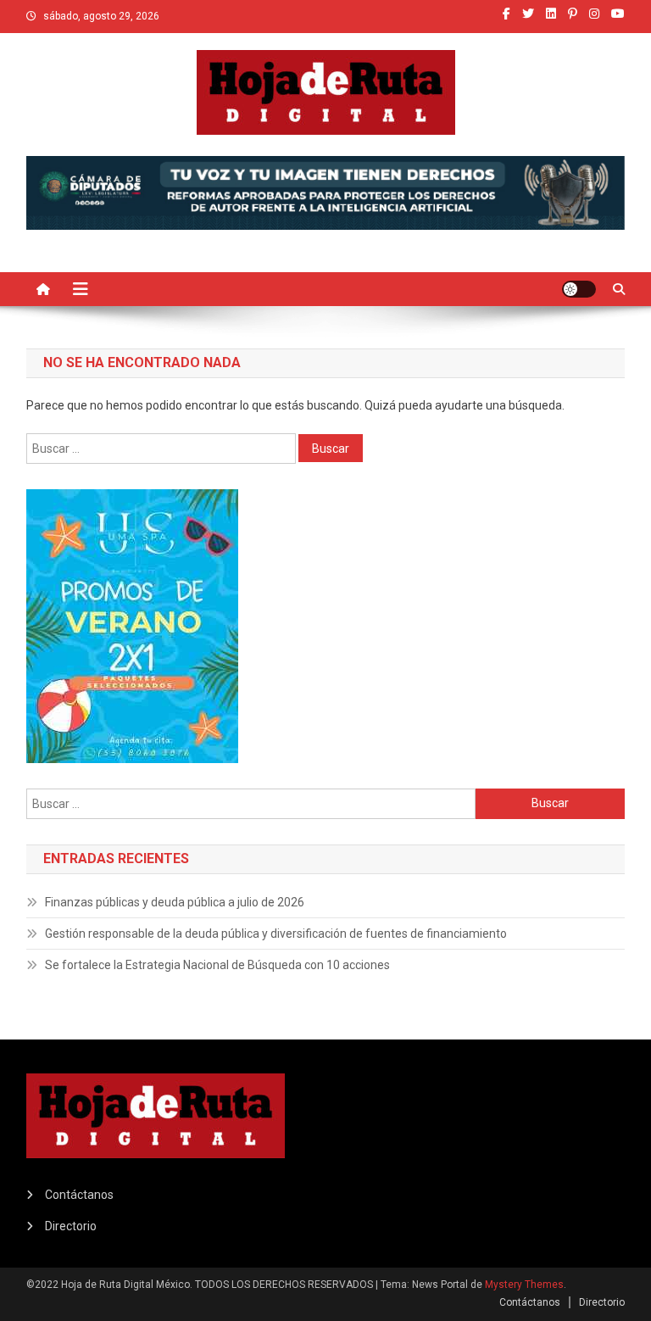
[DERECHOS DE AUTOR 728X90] (326, 191)
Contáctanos (79, 1194)
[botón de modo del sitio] (579, 289)
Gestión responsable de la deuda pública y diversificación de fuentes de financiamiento (276, 933)
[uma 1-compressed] (132, 625)
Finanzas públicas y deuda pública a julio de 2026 (174, 902)
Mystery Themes (524, 1284)
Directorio (71, 1226)
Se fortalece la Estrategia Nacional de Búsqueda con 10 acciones (217, 965)
